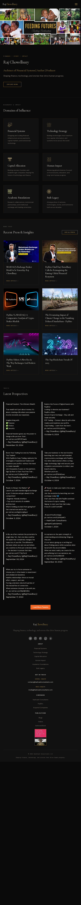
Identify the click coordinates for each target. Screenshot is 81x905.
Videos (40, 722)
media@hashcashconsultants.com (40, 690)
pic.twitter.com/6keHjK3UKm (19, 591)
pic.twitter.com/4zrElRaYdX (54, 556)
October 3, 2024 (13, 518)
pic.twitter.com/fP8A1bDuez (54, 474)
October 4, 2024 (51, 480)
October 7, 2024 (13, 480)
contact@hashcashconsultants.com (40, 682)
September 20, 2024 (53, 562)
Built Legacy (40, 668)
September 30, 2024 (15, 559)
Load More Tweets (40, 607)
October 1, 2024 (51, 527)
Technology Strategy (40, 652)
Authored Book (40, 726)
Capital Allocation (40, 656)
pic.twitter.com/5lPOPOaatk (16, 439)
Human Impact (40, 660)
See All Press (70, 232)
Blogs (40, 718)
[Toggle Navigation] (76, 4)
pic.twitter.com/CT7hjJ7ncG (16, 553)
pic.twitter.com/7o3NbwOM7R (17, 474)
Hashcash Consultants (40, 700)
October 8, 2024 (51, 434)
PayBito (40, 704)
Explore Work (12, 84)
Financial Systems (40, 648)
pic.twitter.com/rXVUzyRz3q (54, 428)
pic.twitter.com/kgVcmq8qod (17, 512)
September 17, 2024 (14, 597)
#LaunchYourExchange (53, 515)
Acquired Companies (40, 708)
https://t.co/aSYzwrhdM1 (53, 507)
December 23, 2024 (14, 445)
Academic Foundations (40, 664)
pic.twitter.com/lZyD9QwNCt (55, 517)
